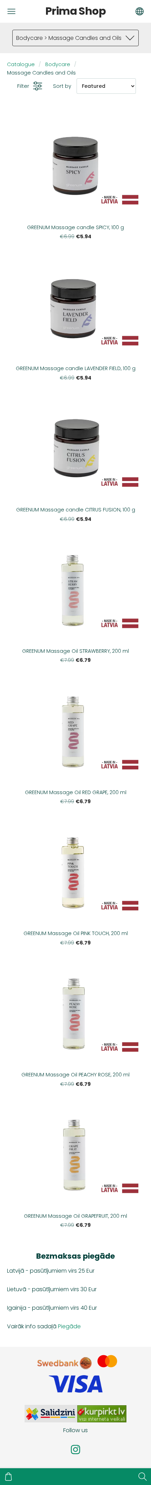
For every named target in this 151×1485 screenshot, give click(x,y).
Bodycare (57, 64)
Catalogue (21, 64)
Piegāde (69, 1326)
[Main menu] (11, 11)
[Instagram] (75, 1449)
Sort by (62, 86)
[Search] (142, 1476)
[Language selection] (139, 11)
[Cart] (8, 1476)
